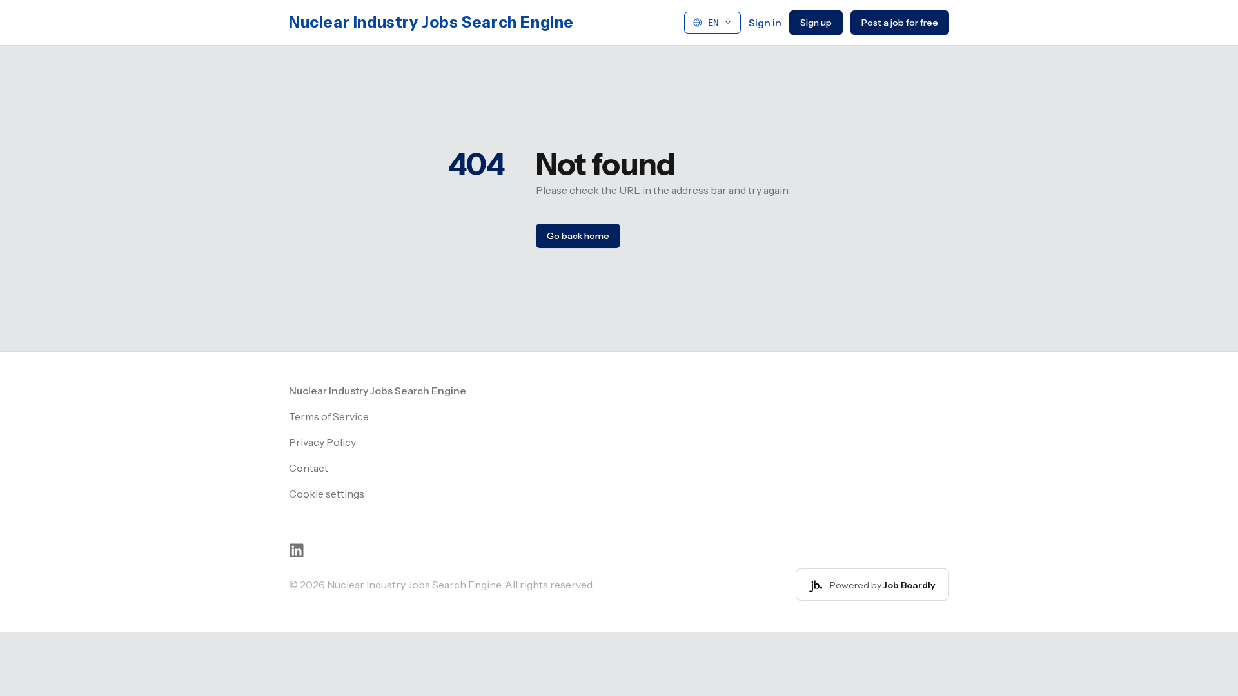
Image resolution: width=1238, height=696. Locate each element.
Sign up (816, 22)
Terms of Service (329, 416)
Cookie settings (326, 493)
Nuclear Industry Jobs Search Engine (431, 22)
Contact (308, 467)
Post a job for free (899, 22)
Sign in (765, 22)
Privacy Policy (322, 442)
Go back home (578, 236)
